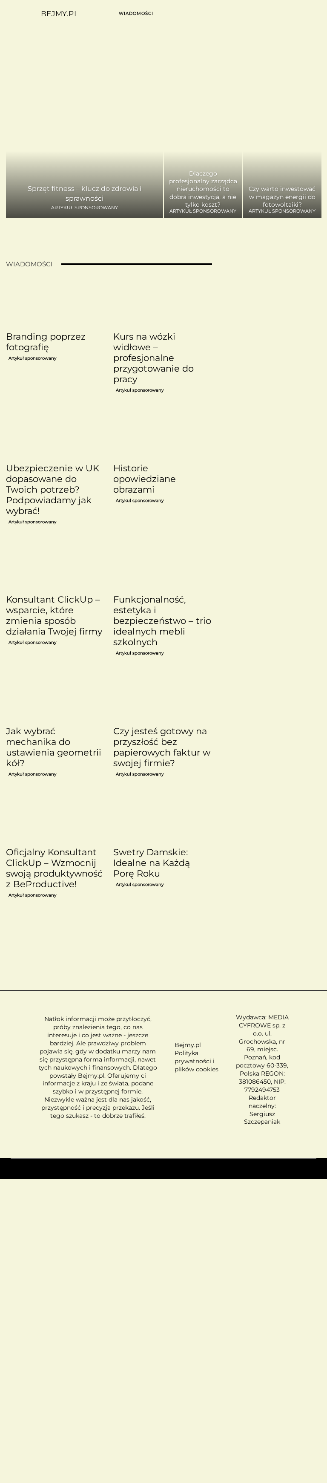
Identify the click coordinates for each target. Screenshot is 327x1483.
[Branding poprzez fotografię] (55, 302)
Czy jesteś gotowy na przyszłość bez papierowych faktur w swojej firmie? (161, 747)
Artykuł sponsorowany (84, 208)
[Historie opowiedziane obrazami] (162, 434)
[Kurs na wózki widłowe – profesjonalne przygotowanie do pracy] (162, 302)
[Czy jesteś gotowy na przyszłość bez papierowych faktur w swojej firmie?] (162, 697)
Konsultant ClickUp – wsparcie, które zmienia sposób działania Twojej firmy (54, 615)
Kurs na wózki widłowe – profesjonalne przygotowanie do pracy (153, 357)
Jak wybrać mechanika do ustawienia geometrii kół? (53, 747)
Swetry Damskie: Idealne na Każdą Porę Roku (151, 863)
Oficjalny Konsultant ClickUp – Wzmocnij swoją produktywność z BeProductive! (54, 868)
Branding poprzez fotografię (46, 341)
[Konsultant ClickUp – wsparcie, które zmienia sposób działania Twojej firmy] (55, 566)
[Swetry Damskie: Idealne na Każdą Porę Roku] (162, 818)
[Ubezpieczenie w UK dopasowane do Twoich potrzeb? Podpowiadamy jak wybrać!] (55, 434)
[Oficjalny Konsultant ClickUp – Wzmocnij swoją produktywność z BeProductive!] (55, 818)
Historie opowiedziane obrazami (144, 479)
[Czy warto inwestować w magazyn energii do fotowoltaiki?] (282, 162)
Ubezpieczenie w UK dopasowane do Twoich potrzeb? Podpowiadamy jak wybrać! (52, 489)
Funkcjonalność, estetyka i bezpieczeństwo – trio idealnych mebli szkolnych (162, 620)
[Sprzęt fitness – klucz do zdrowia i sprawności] (85, 162)
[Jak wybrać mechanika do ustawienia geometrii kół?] (55, 697)
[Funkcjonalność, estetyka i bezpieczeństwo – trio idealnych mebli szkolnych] (162, 566)
